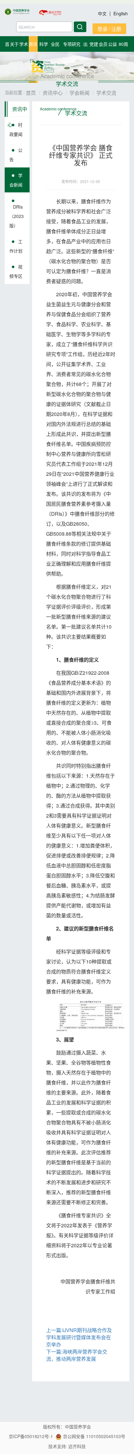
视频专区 (15, 271)
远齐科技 (77, 1446)
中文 (103, 13)
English (120, 13)
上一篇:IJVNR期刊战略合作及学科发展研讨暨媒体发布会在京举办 (79, 1337)
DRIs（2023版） (16, 216)
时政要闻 (15, 129)
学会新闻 (15, 180)
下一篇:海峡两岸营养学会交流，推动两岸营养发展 (76, 1355)
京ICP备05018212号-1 (31, 1436)
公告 (15, 154)
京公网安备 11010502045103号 (93, 1436)
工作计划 (15, 246)
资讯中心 (17, 111)
